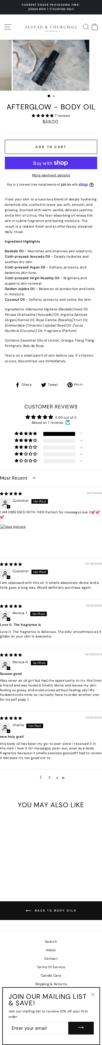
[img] (11, 493)
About (51, 950)
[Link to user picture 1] (13, 537)
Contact (51, 958)
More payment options (51, 175)
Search (51, 941)
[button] (43, 115)
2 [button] (49, 777)
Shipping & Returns (51, 984)
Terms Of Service (51, 967)
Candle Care (51, 975)
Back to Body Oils (54, 910)
